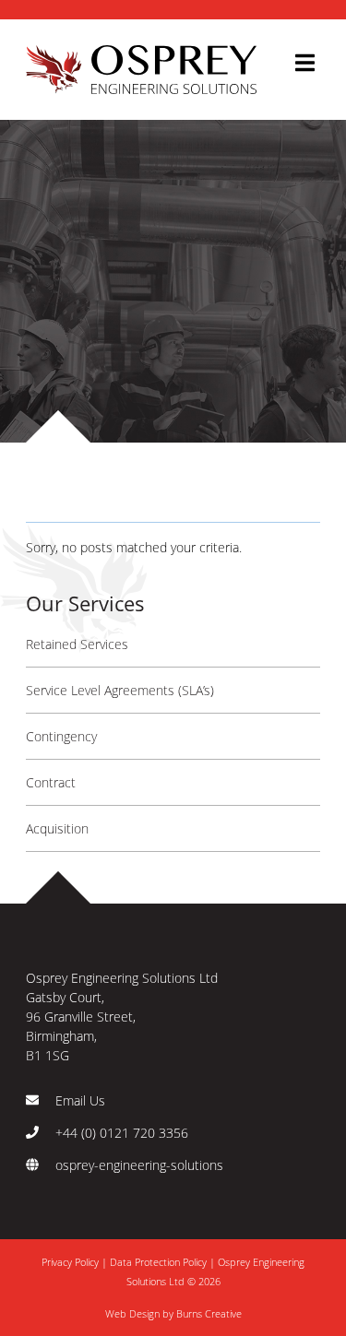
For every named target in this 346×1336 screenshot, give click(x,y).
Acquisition (57, 828)
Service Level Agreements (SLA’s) (120, 690)
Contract (51, 782)
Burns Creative (209, 1313)
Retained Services (77, 644)
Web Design (132, 1313)
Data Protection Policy (158, 1262)
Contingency (61, 736)
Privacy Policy (71, 1262)
